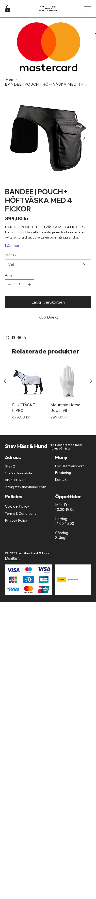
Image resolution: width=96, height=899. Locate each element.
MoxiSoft (12, 558)
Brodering (63, 472)
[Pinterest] (19, 337)
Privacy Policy (16, 520)
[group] (48, 397)
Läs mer (12, 245)
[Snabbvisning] (29, 381)
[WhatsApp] (7, 337)
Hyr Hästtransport (69, 466)
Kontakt (61, 479)
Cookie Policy (17, 506)
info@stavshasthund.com (25, 487)
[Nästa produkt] (91, 381)
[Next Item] (84, 138)
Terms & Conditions (20, 513)
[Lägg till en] (29, 284)
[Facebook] (13, 337)
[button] (7, 8)
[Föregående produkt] (5, 381)
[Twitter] (25, 337)
